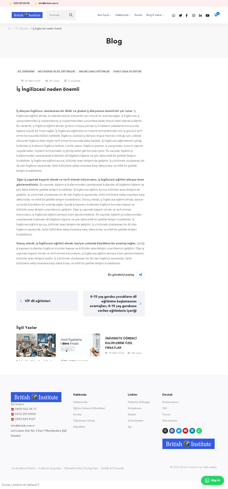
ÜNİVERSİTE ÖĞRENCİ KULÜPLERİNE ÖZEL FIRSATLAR (121, 343)
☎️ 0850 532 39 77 (24, 409)
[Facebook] (186, 15)
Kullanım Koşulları (49, 468)
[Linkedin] (200, 15)
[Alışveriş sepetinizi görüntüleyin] (216, 15)
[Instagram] (193, 15)
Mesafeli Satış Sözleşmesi (81, 468)
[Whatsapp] (173, 15)
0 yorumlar (74, 80)
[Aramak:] (61, 15)
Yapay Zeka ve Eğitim (127, 71)
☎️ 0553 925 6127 (23, 419)
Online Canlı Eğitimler (94, 71)
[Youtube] (206, 15)
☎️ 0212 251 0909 (23, 414)
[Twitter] (180, 15)
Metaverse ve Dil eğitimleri (56, 71)
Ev (9, 28)
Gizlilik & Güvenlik (112, 468)
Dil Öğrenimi (22, 28)
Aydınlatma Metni (23, 468)
